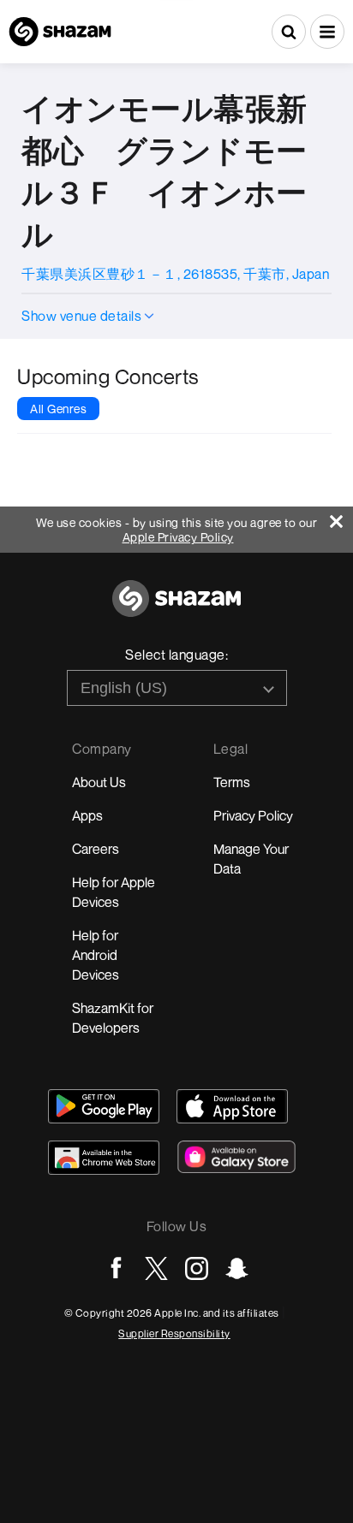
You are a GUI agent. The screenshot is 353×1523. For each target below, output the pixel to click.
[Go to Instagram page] (196, 1268)
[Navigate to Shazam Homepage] (60, 31)
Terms (231, 782)
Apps (87, 815)
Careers (95, 848)
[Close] (341, 517)
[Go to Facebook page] (116, 1268)
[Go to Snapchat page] (236, 1268)
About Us (99, 782)
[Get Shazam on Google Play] (103, 1106)
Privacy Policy (253, 815)
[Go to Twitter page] (156, 1268)
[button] (327, 32)
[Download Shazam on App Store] (232, 1106)
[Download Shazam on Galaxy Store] (236, 1157)
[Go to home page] (176, 608)
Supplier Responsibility (174, 1333)
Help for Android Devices (95, 955)
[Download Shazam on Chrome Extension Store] (103, 1158)
